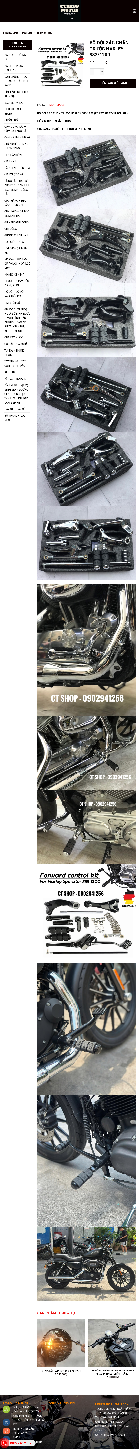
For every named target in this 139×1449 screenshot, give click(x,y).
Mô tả (41, 105)
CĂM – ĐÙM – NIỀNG (17, 137)
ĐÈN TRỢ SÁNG (13, 174)
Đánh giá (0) (56, 105)
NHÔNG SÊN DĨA (14, 274)
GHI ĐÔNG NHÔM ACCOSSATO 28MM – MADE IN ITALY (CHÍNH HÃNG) (112, 1372)
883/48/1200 (44, 32)
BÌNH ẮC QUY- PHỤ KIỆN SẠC (16, 94)
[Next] (136, 1352)
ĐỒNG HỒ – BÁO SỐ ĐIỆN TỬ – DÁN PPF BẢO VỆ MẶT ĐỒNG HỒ (16, 187)
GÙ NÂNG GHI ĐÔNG (16, 222)
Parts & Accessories (17, 45)
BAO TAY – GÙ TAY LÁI (15, 57)
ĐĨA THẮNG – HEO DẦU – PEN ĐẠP (15, 203)
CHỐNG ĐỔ (11, 120)
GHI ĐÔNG (10, 228)
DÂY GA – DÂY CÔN (15, 409)
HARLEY (27, 32)
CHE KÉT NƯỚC (13, 337)
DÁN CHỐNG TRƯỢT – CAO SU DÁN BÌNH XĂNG (16, 81)
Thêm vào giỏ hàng (113, 83)
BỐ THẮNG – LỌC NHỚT (14, 418)
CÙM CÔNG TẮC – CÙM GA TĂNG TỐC (15, 129)
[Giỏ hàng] (134, 11)
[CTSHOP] (69, 11)
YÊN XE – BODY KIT (16, 378)
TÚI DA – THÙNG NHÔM (14, 353)
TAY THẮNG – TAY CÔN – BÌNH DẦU (15, 363)
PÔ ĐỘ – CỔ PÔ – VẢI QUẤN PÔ (15, 294)
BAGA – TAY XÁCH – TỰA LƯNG (16, 68)
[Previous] (37, 1352)
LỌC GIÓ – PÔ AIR (15, 242)
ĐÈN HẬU (10, 161)
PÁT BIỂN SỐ (12, 302)
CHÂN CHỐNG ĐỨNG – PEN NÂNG (16, 146)
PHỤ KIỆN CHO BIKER (13, 111)
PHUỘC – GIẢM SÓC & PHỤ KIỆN (16, 283)
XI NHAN (9, 372)
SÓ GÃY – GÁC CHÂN (16, 344)
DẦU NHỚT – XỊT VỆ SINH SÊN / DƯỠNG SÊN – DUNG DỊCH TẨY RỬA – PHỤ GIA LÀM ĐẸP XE (16, 394)
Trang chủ (10, 32)
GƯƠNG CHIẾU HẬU (16, 235)
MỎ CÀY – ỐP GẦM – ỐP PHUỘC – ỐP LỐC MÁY (17, 264)
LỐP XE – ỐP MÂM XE (15, 251)
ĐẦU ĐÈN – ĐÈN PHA (17, 168)
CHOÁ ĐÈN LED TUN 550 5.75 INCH (61, 1370)
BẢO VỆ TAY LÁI (13, 102)
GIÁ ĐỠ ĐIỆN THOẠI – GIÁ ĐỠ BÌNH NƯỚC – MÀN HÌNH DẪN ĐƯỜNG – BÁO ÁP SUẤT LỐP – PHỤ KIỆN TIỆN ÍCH (17, 320)
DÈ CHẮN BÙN (13, 155)
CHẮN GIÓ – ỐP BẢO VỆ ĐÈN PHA (16, 213)
